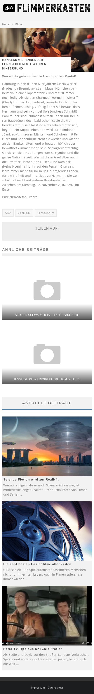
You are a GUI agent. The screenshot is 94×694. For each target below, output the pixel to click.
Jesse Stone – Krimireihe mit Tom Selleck (47, 379)
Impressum (38, 687)
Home (6, 24)
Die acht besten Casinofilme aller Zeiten (37, 564)
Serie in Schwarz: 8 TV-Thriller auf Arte (47, 315)
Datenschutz (55, 687)
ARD (8, 213)
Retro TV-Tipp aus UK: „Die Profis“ (32, 649)
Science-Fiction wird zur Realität (31, 479)
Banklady (24, 213)
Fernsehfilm (45, 213)
